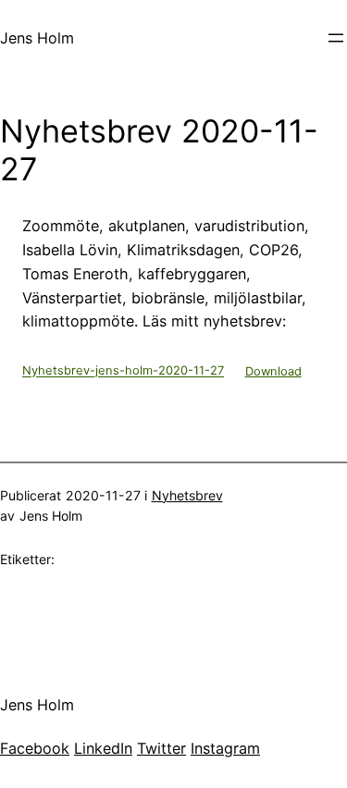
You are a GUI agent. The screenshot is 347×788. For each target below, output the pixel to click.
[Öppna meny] (336, 38)
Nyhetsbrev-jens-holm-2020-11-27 (123, 371)
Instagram (225, 748)
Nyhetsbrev (187, 495)
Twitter (161, 748)
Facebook (34, 748)
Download (273, 371)
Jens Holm (37, 38)
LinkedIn (103, 748)
